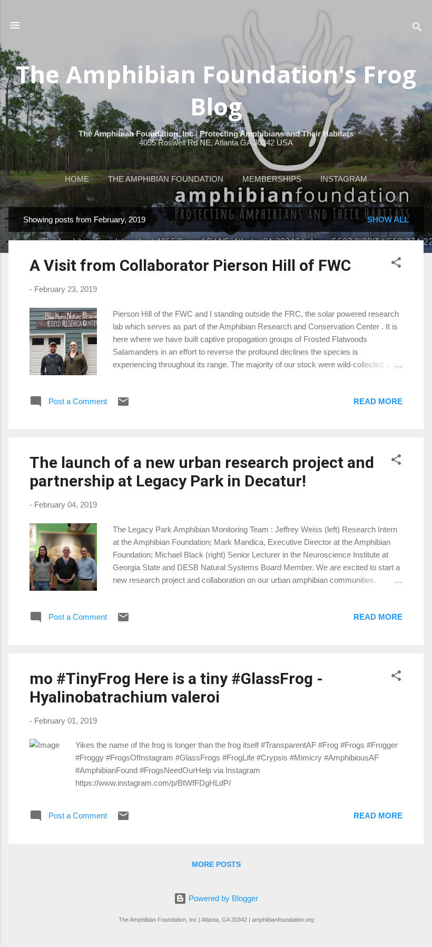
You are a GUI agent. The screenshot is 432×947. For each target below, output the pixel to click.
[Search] (417, 29)
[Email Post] (123, 405)
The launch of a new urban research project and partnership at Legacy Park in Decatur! (202, 471)
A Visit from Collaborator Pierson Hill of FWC (190, 265)
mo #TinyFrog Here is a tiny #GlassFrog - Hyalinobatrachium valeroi (176, 687)
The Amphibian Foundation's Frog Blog (216, 90)
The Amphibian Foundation (165, 178)
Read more (378, 401)
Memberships (271, 178)
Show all (388, 219)
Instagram (343, 178)
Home (77, 178)
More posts (216, 864)
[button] (396, 264)
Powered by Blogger (222, 898)
